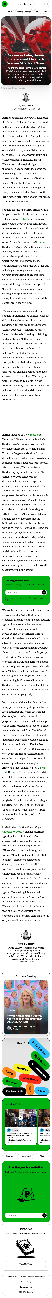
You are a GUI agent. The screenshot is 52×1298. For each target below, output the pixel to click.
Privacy (23, 1277)
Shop (42, 1156)
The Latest (8, 12)
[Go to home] (5, 4)
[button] (26, 4)
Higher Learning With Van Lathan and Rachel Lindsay (20, 1140)
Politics (26, 49)
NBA (38, 12)
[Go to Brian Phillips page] (9, 1028)
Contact (10, 1156)
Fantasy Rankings (24, 12)
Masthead (26, 1156)
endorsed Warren (11, 831)
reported (35, 434)
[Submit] (44, 592)
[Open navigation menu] (47, 4)
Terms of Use (12, 1277)
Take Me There (25, 1264)
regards (43, 242)
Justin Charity (27, 105)
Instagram (24, 1287)
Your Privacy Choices (36, 1277)
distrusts (24, 219)
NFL (46, 12)
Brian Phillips (21, 1026)
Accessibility (26, 1282)
